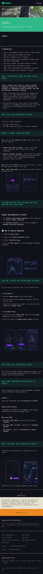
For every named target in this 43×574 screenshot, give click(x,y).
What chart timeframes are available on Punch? (21, 68)
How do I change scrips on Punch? (16, 57)
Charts (30, 27)
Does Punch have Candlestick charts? (17, 65)
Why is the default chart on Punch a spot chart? (22, 52)
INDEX (6, 23)
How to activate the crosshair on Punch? (19, 70)
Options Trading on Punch (13, 27)
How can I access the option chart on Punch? (20, 63)
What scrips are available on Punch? (17, 55)
